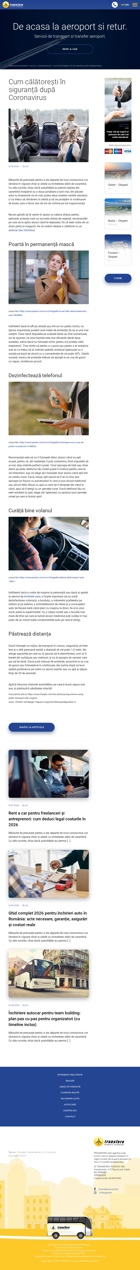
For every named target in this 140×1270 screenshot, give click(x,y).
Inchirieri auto (70, 1098)
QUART (94, 1261)
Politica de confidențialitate (69, 1247)
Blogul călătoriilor (40, 66)
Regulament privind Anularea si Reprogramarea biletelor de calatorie (70, 1256)
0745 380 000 (115, 5)
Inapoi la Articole (31, 727)
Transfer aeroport (18, 66)
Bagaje (70, 1080)
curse (118, 278)
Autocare (70, 1104)
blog (26, 166)
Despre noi (70, 1110)
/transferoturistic (109, 1189)
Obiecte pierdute (70, 1086)
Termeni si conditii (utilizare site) (69, 1253)
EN (127, 4)
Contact (70, 1116)
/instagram (105, 1192)
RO (122, 4)
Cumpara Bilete (70, 1092)
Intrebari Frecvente (70, 1074)
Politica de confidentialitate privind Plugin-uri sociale (69, 1250)
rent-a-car (70, 49)
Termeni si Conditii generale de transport (68, 1244)
